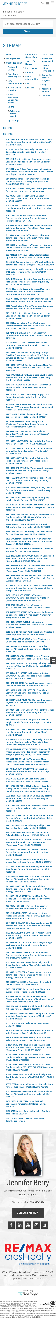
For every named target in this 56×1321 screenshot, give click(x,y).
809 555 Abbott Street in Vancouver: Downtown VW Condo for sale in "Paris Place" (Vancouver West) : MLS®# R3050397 (29, 228)
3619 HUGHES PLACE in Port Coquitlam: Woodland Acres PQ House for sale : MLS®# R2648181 (30, 633)
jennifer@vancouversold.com (28, 1278)
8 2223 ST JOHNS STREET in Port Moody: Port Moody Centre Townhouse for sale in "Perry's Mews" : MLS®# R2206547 (28, 899)
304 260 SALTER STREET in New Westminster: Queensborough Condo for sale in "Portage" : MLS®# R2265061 (28, 852)
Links (28, 83)
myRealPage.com (28, 1294)
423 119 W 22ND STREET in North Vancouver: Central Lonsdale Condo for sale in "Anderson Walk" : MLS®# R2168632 (28, 955)
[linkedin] (19, 1225)
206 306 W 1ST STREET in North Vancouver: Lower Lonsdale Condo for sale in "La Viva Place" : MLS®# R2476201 (29, 732)
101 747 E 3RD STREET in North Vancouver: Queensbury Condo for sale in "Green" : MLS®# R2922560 (29, 336)
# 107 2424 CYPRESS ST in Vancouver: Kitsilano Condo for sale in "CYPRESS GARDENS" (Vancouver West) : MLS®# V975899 (30, 1067)
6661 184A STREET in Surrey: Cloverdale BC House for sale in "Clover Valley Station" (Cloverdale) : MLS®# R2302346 (29, 818)
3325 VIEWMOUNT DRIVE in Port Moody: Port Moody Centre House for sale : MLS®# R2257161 (29, 860)
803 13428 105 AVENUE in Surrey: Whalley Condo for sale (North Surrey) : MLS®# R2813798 (29, 442)
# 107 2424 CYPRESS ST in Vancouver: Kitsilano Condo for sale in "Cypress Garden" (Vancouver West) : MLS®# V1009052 (29, 1057)
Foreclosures (31, 68)
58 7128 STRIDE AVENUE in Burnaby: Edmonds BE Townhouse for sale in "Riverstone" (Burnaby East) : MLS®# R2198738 (29, 926)
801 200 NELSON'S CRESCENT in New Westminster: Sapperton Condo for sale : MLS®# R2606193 (30, 657)
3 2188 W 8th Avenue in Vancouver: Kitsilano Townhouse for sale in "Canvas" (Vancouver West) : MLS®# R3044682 (27, 238)
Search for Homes (30, 62)
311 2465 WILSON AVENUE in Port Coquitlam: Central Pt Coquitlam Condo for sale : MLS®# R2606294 (28, 649)
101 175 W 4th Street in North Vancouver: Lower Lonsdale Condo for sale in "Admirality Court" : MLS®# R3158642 (29, 142)
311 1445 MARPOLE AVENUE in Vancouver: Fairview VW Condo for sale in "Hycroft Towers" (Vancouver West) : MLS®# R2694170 (30, 568)
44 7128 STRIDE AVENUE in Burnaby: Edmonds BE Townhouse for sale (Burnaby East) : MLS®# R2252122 (29, 869)
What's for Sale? (14, 63)
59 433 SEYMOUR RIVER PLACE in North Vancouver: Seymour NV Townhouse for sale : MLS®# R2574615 (30, 703)
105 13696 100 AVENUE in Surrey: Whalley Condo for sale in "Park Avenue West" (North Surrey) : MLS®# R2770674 (29, 490)
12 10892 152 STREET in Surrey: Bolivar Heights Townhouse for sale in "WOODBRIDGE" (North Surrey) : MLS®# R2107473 (28, 975)
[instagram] (36, 1225)
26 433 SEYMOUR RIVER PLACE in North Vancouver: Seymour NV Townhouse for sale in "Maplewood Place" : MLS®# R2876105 (30, 407)
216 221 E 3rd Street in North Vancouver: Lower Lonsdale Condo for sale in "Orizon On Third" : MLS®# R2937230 (29, 316)
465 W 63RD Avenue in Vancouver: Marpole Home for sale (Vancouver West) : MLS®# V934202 (29, 1085)
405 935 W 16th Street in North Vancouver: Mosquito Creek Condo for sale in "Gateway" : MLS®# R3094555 (28, 198)
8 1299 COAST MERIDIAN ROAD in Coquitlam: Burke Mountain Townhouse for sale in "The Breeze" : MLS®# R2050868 (30, 1016)
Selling (11, 106)
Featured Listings (12, 68)
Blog (44, 84)
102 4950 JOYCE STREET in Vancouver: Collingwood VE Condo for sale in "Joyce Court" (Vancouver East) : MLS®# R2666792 (30, 615)
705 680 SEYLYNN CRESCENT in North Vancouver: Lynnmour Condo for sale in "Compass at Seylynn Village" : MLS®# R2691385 (30, 588)
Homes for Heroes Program (47, 78)
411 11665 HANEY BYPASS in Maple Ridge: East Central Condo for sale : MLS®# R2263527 (28, 826)
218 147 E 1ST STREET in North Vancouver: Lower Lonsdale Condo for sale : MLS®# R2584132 (29, 684)
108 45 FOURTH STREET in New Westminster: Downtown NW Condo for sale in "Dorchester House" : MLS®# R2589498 (28, 676)
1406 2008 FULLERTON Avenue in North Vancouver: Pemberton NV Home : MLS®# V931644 (26, 1104)
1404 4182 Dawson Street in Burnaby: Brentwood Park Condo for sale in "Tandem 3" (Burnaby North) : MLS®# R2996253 (29, 282)
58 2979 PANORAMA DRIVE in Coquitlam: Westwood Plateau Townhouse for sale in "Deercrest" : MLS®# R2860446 (26, 424)
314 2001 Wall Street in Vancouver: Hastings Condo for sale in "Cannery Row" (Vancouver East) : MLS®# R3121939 (27, 181)
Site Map (46, 95)
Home (9, 54)
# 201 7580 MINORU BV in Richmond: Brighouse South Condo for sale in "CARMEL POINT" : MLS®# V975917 (30, 1077)
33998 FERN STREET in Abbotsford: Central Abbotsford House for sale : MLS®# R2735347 (28, 525)
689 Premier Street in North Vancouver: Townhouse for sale (25, 1119)
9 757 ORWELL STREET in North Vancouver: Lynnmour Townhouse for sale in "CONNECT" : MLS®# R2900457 (28, 345)
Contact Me (47, 54)
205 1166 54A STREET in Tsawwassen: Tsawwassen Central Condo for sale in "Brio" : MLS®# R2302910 (30, 808)
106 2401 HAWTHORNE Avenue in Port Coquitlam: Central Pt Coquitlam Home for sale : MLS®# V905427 (29, 1094)
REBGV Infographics (31, 78)
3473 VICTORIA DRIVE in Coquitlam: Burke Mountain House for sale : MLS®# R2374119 (27, 780)
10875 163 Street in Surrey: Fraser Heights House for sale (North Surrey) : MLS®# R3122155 (30, 190)
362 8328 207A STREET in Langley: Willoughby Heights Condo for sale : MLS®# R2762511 (27, 499)
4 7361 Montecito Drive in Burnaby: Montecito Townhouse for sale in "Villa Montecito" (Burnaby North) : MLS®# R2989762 (28, 292)
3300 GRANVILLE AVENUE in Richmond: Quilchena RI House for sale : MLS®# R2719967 (29, 550)
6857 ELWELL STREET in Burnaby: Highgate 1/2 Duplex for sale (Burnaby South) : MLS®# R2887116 (28, 397)
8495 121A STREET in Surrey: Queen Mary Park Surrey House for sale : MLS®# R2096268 (28, 990)
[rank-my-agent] (44, 1225)
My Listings (13, 120)
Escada (30, 87)
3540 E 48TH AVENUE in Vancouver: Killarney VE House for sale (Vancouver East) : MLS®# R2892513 (28, 387)
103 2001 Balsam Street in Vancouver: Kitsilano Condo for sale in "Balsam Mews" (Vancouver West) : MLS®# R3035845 (29, 248)
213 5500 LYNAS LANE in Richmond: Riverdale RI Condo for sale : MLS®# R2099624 (28, 983)
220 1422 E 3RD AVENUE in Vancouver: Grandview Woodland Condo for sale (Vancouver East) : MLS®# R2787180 (29, 471)
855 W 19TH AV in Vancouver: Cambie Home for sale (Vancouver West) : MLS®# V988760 (28, 1039)
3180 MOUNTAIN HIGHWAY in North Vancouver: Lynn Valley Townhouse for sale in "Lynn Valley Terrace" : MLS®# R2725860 (29, 541)
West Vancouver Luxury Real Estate (13, 98)
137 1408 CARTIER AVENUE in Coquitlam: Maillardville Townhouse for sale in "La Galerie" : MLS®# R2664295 (30, 625)
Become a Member (46, 90)
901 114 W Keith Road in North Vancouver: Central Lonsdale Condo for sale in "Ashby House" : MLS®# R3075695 (26, 218)
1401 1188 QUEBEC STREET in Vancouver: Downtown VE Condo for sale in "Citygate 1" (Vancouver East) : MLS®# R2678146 (27, 598)
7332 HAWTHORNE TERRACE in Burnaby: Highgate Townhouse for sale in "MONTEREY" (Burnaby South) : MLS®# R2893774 (29, 378)
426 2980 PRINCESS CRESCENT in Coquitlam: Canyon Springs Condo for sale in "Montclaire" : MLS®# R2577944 (29, 693)
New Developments (15, 82)
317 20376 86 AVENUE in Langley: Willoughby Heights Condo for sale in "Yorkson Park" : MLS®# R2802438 (27, 461)
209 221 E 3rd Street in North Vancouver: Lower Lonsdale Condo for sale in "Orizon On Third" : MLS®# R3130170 (29, 162)
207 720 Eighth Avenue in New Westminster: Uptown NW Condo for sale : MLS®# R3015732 (28, 256)
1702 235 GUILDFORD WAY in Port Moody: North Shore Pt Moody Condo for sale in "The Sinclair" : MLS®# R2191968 (30, 935)
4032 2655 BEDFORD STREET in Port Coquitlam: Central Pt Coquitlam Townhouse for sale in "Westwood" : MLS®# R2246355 (28, 879)
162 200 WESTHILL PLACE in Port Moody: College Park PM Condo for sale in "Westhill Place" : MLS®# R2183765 (29, 945)
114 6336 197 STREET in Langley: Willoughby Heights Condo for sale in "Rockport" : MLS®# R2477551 (28, 722)
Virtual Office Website (14, 89)
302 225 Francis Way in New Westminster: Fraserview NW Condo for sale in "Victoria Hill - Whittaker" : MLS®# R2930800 (29, 326)
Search (28, 31)
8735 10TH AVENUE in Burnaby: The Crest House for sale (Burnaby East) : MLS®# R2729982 (29, 533)
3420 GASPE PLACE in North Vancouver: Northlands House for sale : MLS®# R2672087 (28, 606)
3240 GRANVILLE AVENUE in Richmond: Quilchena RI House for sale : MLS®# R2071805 (29, 1007)
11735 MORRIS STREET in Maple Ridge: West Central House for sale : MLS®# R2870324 (27, 415)
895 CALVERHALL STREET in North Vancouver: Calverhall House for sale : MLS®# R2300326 (27, 834)
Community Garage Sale (31, 55)
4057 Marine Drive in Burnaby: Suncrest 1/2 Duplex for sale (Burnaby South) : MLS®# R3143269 (27, 152)
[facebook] (11, 1225)
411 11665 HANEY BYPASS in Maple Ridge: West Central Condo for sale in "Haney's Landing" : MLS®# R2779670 (28, 480)
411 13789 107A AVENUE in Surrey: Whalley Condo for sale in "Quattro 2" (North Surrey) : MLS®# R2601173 (29, 666)
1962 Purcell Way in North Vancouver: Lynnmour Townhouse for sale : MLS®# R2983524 (29, 307)
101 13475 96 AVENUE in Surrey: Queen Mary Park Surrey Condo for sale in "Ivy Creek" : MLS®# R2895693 (29, 368)
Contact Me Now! (28, 1212)
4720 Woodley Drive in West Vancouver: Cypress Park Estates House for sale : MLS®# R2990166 (29, 300)
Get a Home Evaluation (48, 68)
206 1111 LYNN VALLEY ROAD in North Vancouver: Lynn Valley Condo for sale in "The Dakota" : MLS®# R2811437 (30, 451)
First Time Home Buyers (14, 75)
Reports (29, 72)
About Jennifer (13, 58)
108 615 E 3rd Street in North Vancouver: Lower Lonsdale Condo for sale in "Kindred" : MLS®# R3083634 (29, 208)
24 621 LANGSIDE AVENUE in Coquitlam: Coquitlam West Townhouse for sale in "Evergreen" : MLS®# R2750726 (30, 507)
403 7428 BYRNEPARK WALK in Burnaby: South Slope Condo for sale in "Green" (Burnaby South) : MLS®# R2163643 (30, 965)
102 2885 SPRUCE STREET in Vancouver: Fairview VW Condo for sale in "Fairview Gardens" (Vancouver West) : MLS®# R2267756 (29, 842)
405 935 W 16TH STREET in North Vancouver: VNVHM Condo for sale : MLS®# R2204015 (27, 907)
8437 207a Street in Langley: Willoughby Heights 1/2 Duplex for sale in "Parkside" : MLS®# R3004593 (29, 272)
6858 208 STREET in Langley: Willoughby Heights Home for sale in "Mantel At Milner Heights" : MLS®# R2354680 (29, 798)
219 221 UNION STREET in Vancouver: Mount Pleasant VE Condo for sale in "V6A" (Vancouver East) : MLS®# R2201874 (29, 916)
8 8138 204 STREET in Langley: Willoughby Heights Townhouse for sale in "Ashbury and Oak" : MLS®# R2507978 (30, 713)
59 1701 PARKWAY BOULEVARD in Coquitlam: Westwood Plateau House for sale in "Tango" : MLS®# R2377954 (28, 772)
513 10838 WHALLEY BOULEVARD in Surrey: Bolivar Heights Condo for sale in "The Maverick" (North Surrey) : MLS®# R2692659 (30, 578)
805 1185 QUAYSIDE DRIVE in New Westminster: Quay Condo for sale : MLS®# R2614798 (28, 640)
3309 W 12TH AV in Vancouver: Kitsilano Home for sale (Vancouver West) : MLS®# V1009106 (30, 1031)
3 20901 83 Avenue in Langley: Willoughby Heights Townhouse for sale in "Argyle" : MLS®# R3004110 (30, 263)
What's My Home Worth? (15, 114)
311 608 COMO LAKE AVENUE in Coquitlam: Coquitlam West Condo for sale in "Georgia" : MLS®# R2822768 (28, 434)
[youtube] (28, 1225)
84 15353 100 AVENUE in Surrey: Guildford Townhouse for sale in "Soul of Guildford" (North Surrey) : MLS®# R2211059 (30, 889)
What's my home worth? (48, 60)
